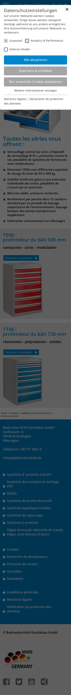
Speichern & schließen (35, 71)
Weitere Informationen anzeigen (35, 90)
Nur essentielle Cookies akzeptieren (35, 82)
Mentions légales (15, 99)
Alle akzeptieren (35, 60)
